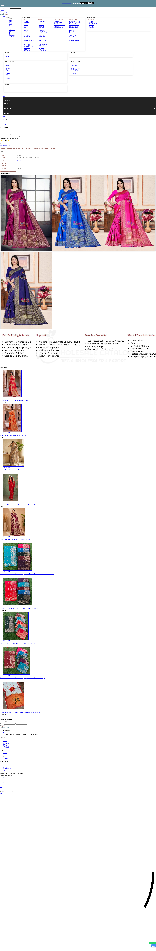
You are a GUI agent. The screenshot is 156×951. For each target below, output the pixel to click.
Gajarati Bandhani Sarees (44, 32)
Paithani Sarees (42, 36)
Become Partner (6, 743)
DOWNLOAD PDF (5, 173)
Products (4, 117)
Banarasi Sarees (42, 23)
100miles (10, 21)
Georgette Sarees (42, 43)
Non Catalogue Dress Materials (75, 22)
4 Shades (10, 23)
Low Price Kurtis (27, 36)
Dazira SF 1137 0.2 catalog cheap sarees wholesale (15, 400)
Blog (4, 744)
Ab (9, 38)
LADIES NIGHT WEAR (10, 87)
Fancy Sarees (41, 45)
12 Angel (10, 22)
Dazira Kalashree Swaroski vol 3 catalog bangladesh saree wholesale (20, 643)
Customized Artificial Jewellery (26, 63)
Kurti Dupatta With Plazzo (29, 40)
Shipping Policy (6, 766)
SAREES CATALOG (42, 19)
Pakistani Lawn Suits (58, 22)
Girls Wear (8, 57)
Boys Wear (8, 56)
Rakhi (7, 75)
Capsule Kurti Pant (27, 31)
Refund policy (5, 765)
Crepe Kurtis (26, 32)
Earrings (7, 70)
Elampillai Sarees (42, 34)
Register (14, 5)
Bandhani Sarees (42, 31)
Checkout (6, 14)
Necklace (7, 72)
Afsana (10, 41)
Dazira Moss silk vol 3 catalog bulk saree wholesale (15, 469)
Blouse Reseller (74, 69)
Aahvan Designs (12, 30)
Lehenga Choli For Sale (75, 70)
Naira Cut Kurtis (27, 45)
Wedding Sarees (42, 26)
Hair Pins (7, 79)
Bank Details (5, 745)
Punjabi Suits (71, 30)
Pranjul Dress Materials (73, 27)
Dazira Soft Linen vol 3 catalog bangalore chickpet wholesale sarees (20, 712)
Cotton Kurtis (26, 23)
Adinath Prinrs (11, 39)
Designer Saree (42, 21)
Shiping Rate (5, 758)
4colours (10, 24)
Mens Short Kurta (92, 28)
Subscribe (3, 725)
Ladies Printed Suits (73, 34)
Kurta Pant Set (26, 30)
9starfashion (11, 27)
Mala (7, 74)
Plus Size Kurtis (27, 34)
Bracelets (7, 65)
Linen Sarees (41, 39)
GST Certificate (6, 746)
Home (4, 16)
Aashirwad (11, 37)
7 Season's (11, 26)
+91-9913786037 (4, 1)
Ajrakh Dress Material (73, 26)
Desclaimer (5, 767)
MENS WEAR (91, 19)
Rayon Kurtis (26, 35)
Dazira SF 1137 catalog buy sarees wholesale (13, 435)
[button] (78, 949)
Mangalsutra (8, 68)
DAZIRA (18, 158)
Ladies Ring (8, 77)
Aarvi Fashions (12, 35)
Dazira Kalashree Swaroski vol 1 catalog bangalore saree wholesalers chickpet (22, 678)
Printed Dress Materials (73, 37)
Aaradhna (10, 34)
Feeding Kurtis (26, 21)
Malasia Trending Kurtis (28, 39)
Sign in (10, 5)
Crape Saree (41, 48)
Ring (7, 66)
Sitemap (4, 770)
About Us (5, 741)
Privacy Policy (6, 763)
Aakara (10, 31)
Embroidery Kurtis (27, 50)
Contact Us (7, 5)
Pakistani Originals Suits (58, 27)
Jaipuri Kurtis (26, 28)
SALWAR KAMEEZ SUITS (59, 19)
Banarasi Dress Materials (74, 23)
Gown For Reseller (74, 72)
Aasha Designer (12, 36)
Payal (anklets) (8, 73)
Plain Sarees (41, 27)
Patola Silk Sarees (42, 40)
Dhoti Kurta (91, 27)
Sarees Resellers (74, 65)
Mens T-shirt (91, 25)
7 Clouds (10, 25)
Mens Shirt (91, 22)
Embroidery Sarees (42, 28)
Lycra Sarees (41, 30)
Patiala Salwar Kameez (58, 26)
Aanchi (10, 33)
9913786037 (2, 732)
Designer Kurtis (27, 22)
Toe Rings (8, 78)
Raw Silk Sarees (42, 41)
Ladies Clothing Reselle (75, 63)
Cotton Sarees (41, 22)
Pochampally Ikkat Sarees (44, 37)
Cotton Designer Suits (58, 23)
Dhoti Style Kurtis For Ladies (29, 46)
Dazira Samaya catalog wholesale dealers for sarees (15, 539)
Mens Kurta (91, 21)
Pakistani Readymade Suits (59, 25)
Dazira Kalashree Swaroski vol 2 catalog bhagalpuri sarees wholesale (20, 608)
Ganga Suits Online (73, 36)
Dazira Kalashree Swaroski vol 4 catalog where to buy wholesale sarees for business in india (27, 574)
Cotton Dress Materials (73, 32)
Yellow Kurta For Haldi (93, 23)
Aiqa (10, 42)
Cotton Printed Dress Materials (75, 39)
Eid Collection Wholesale (59, 28)
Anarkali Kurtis (27, 41)
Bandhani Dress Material (74, 25)
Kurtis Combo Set (27, 37)
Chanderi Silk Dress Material (74, 40)
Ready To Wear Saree (43, 44)
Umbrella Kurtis (27, 49)
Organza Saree (42, 46)
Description (5, 124)
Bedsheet (72, 54)
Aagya (10, 29)
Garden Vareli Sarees (43, 35)
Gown (25, 26)
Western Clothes (74, 73)
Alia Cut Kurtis (27, 44)
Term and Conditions (7, 768)
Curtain (87, 54)
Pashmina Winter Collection (74, 21)
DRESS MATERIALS (73, 19)
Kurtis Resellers (74, 66)
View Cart (2, 14)
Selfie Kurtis (26, 25)
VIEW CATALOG (6, 397)
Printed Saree (41, 25)
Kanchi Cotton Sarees (43, 50)
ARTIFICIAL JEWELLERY (11, 63)
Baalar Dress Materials (73, 28)
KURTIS (25, 19)
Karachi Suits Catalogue (74, 31)
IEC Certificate (6, 747)
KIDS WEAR (7, 54)
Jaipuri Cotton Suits (73, 35)
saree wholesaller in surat (5, 145)
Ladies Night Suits (9, 88)
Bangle (7, 69)
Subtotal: (2, 13)
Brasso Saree (41, 49)
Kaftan (25, 27)
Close (7, 12)
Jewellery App (8, 80)
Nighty (7, 90)
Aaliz (10, 32)
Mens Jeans (91, 26)
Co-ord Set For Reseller (75, 68)
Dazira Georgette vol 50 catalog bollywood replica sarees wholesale (19, 504)
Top (24, 43)
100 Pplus (10, 20)
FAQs (4, 769)
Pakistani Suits (57, 21)
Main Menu (5, 94)
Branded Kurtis (27, 48)
